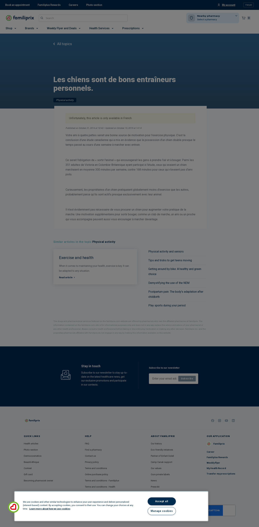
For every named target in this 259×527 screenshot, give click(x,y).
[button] (13, 507)
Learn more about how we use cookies (49, 508)
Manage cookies (162, 511)
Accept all (161, 501)
